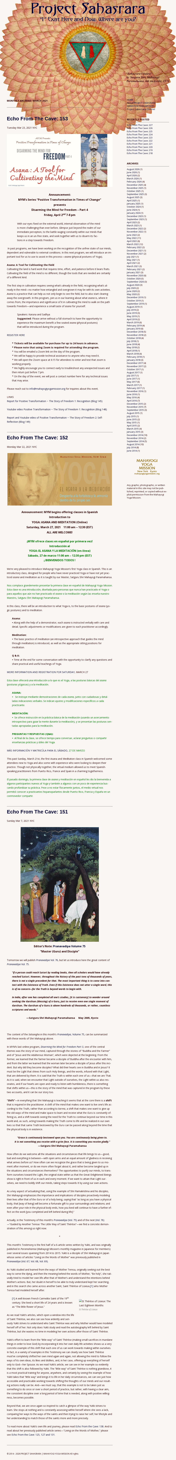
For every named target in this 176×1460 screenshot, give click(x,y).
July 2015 (131, 416)
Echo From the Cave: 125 (26, 1434)
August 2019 (133, 306)
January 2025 (133, 203)
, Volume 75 (70, 1034)
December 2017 (135, 363)
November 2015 (135, 406)
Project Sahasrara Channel (141, 109)
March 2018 (133, 353)
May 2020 (132, 294)
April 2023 (132, 222)
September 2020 (135, 281)
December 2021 (135, 250)
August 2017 (133, 372)
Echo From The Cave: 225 (139, 131)
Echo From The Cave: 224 (139, 134)
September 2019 (135, 303)
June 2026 (132, 172)
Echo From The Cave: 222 (139, 140)
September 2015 (135, 409)
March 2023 (133, 225)
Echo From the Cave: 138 (89, 1426)
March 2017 (133, 385)
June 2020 (132, 291)
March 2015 (133, 428)
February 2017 (134, 388)
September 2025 (135, 194)
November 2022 (135, 231)
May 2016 (132, 397)
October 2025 (134, 191)
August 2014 (133, 444)
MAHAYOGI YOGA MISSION (140, 105)
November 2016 (135, 391)
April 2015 (132, 425)
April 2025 (132, 200)
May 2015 (132, 422)
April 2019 (132, 319)
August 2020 (133, 284)
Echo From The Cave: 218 (139, 153)
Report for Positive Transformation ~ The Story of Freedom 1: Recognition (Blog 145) (54, 401)
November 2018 (135, 334)
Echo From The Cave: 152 (37, 437)
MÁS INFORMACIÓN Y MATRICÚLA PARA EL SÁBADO (37, 750)
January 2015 (133, 431)
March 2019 (133, 322)
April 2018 (132, 350)
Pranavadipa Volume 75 (69, 946)
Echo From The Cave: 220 (139, 147)
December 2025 (135, 184)
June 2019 (132, 312)
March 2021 (133, 266)
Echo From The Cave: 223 (139, 137)
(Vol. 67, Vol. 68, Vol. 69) (27, 1261)
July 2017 (131, 375)
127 (43, 1434)
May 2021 (132, 259)
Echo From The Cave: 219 (139, 150)
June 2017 (132, 378)
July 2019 (131, 309)
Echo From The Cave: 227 (139, 125)
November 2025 (135, 187)
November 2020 (135, 275)
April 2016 (132, 400)
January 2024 (133, 212)
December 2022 (135, 228)
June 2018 (132, 344)
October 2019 (134, 300)
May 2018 (132, 347)
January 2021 (133, 272)
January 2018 (133, 359)
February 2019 (134, 325)
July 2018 (131, 341)
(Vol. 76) (99, 1220)
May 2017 (132, 381)
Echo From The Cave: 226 (139, 128)
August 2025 (133, 197)
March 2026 (133, 178)
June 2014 (132, 450)
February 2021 (134, 269)
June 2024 (132, 209)
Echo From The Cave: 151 (37, 812)
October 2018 (134, 338)
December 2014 (135, 435)
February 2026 (134, 181)
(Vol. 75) (65, 1220)
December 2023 (135, 216)
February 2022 (134, 247)
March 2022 (133, 244)
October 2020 (134, 278)
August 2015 (133, 413)
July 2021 (131, 256)
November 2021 (135, 253)
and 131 (50, 1434)
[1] (91, 1286)
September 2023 (135, 219)
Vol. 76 (47, 960)
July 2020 (131, 288)
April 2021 (132, 262)
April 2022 (132, 241)
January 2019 (133, 328)
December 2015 (135, 403)
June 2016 (132, 394)
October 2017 (134, 369)
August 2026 (133, 169)
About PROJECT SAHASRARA (141, 102)
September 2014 (135, 441)
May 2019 (132, 316)
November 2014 (135, 438)
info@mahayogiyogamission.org (47, 388)
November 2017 (135, 366)
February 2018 (134, 356)
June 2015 (132, 419)
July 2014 (131, 447)
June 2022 (132, 234)
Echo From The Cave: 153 (37, 118)
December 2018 (135, 331)
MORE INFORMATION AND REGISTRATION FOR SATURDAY (41, 672)
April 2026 (132, 175)
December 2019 (135, 297)
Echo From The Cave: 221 (139, 143)
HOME (130, 99)
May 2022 (132, 238)
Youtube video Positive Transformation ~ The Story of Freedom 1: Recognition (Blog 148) (57, 409)
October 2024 (134, 206)
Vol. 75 (18, 964)
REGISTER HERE (16, 335)
